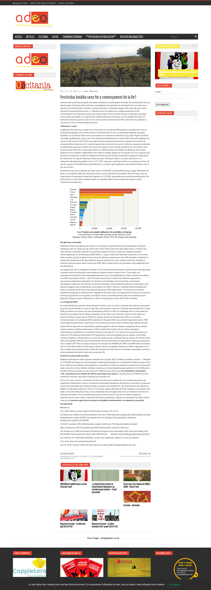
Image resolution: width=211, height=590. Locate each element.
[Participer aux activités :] (129, 567)
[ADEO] (34, 19)
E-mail (158, 91)
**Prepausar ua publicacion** (101, 36)
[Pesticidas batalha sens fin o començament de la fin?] (105, 65)
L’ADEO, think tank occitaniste (43, 3)
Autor (55, 36)
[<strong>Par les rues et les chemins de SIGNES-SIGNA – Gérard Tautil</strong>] (176, 65)
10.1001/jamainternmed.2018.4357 (136, 434)
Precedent (81, 456)
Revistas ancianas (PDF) (131, 36)
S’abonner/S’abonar (72, 36)
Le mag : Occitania (65, 3)
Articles (30, 36)
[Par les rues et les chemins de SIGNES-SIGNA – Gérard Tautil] (137, 475)
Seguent (135, 455)
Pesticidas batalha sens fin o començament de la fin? (98, 97)
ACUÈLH (18, 36)
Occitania (43, 36)
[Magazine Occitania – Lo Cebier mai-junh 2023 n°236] (74, 515)
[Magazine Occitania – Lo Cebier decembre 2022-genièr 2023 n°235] (105, 515)
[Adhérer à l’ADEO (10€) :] (34, 60)
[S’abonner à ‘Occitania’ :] (34, 85)
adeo (86, 91)
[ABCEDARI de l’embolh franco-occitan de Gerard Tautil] (74, 475)
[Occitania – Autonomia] (137, 497)
